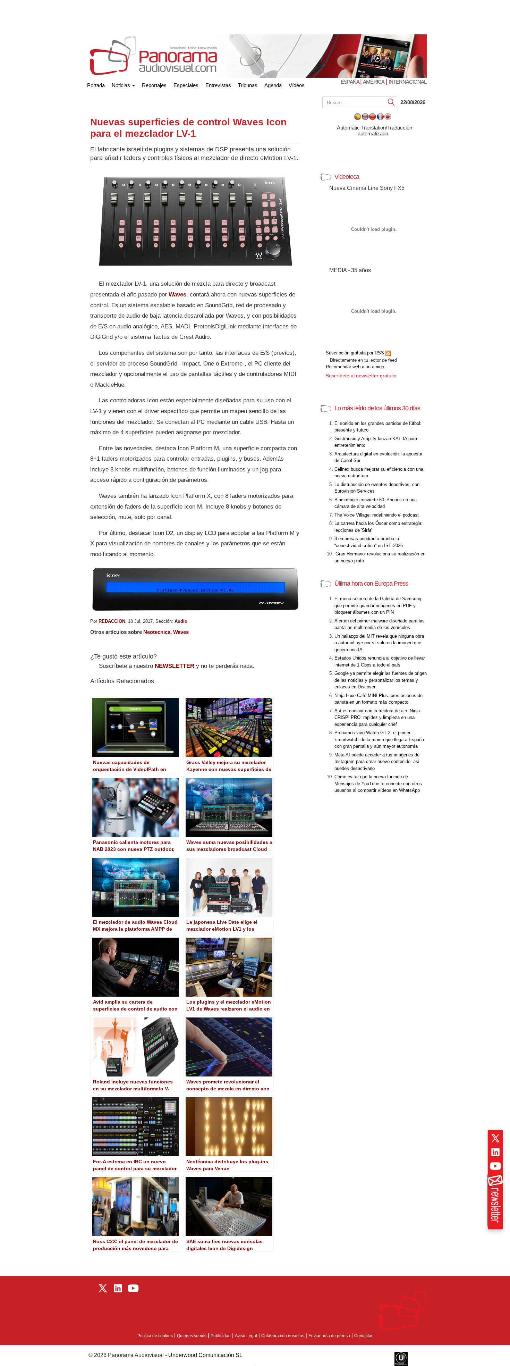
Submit (391, 102)
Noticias (121, 85)
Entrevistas (218, 85)
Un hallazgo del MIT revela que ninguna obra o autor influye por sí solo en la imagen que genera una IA (379, 643)
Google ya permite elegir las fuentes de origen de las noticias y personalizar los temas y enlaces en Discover (380, 680)
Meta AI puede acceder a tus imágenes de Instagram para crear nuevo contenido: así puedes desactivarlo (376, 761)
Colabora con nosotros (282, 1335)
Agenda (273, 85)
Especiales (185, 85)
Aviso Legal (246, 1335)
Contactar (363, 1335)
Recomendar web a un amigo (355, 366)
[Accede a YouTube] (495, 1166)
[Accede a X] (495, 1138)
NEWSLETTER (174, 666)
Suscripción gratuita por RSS (355, 352)
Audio (181, 621)
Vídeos (297, 85)
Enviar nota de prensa (329, 1335)
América (373, 82)
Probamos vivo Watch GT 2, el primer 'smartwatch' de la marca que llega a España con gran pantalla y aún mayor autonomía (379, 739)
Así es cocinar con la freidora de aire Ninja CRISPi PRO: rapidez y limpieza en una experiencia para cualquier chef (377, 717)
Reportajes (154, 85)
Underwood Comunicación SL (205, 1355)
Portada (96, 83)
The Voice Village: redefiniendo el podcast (376, 515)
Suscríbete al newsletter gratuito (361, 375)
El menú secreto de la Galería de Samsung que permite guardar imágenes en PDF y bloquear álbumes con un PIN (377, 605)
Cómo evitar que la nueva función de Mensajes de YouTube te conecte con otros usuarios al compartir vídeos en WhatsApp (378, 783)
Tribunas (247, 85)
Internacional (407, 82)
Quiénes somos (191, 1335)
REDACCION (112, 621)
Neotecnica (156, 632)
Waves (177, 294)
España (350, 82)
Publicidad (221, 1335)
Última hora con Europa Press (371, 583)
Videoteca (346, 176)
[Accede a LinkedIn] (495, 1152)
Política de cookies (155, 1335)
